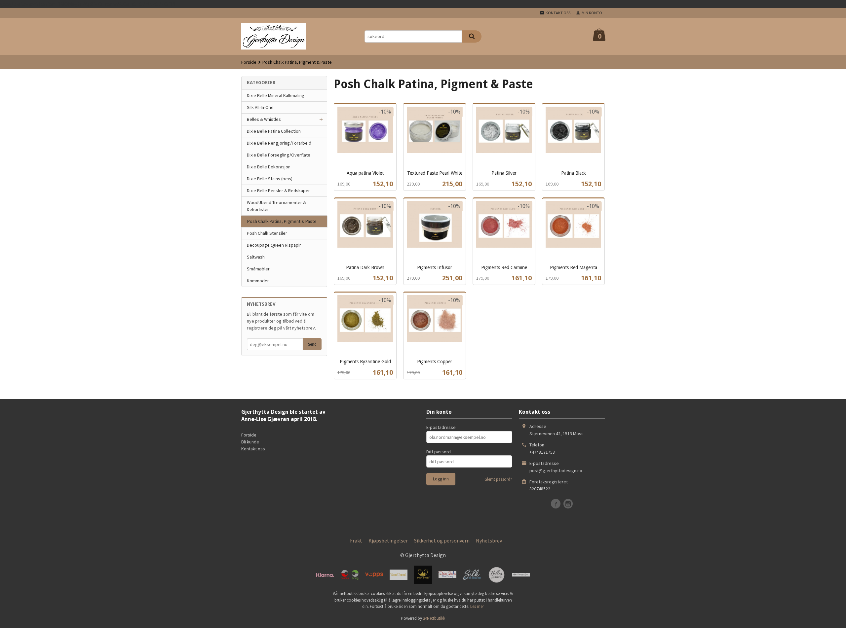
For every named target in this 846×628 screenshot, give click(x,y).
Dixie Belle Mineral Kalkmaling (275, 95)
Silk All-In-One (260, 107)
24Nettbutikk (434, 618)
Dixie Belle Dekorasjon (268, 167)
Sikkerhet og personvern (442, 540)
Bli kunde (250, 442)
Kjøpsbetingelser (388, 540)
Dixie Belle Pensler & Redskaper (278, 190)
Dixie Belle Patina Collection (274, 131)
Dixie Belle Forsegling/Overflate (278, 155)
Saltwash (256, 257)
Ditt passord (438, 452)
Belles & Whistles (264, 119)
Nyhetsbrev (489, 540)
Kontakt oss (253, 449)
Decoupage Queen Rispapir (274, 245)
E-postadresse (441, 427)
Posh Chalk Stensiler (267, 233)
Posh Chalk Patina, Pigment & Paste (282, 221)
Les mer (477, 606)
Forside (248, 62)
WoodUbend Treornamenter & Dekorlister (276, 205)
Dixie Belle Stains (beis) (269, 179)
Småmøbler (258, 269)
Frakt (356, 540)
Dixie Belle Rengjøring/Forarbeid (279, 143)
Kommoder (258, 281)
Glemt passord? (498, 479)
